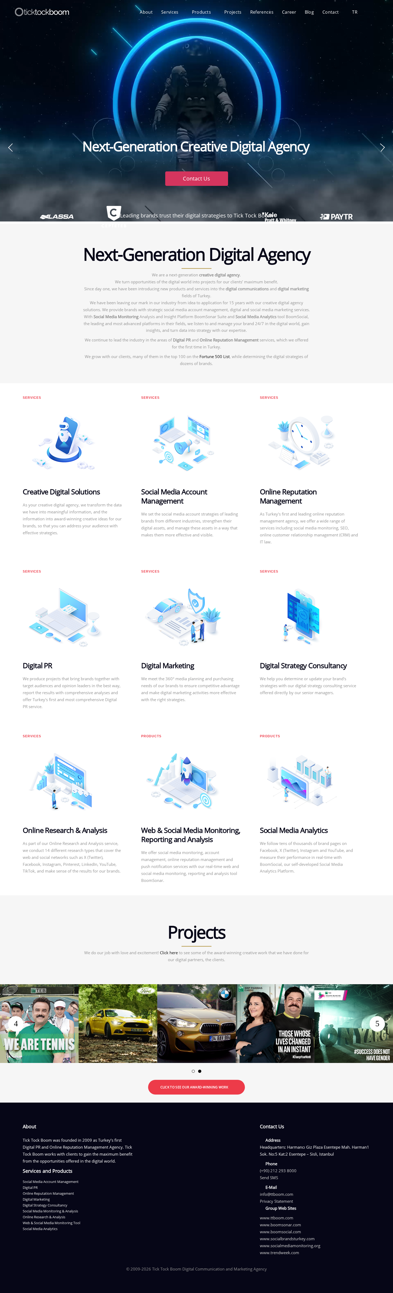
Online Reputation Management (229, 340)
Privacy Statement (276, 1201)
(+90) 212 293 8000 (278, 1170)
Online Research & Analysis (44, 1217)
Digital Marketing (36, 1199)
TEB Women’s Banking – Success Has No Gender (354, 991)
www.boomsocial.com (280, 1231)
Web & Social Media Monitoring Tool (51, 1222)
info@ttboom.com (276, 1194)
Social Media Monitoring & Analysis (50, 1211)
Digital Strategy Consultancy (45, 1205)
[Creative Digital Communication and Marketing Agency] (42, 12)
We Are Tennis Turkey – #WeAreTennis (39, 987)
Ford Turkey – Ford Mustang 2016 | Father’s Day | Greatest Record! (118, 991)
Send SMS (269, 1177)
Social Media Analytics (40, 1228)
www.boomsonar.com (280, 1224)
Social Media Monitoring (116, 316)
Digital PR (182, 340)
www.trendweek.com (279, 1252)
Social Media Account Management (51, 1181)
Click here (169, 952)
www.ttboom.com (276, 1217)
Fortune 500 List (214, 356)
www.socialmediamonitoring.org (290, 1245)
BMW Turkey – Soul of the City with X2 (196, 987)
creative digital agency (219, 274)
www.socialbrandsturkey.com (287, 1238)
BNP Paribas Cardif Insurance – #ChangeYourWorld (275, 991)
